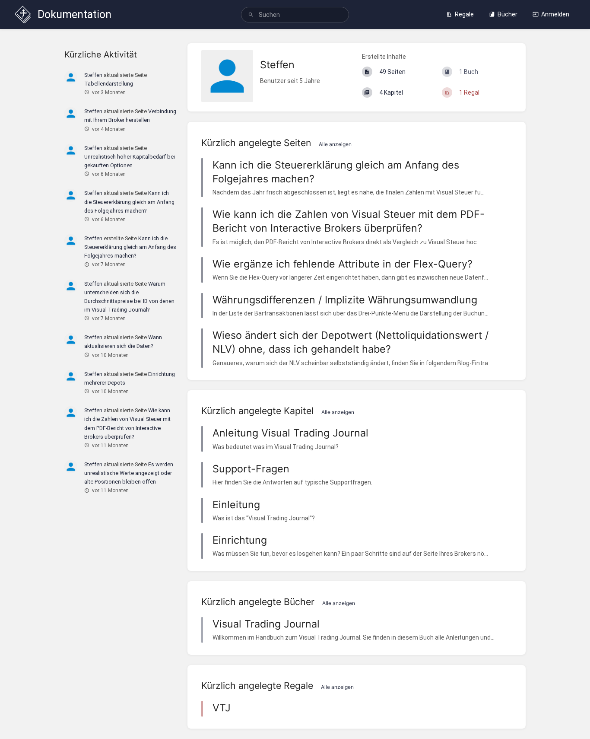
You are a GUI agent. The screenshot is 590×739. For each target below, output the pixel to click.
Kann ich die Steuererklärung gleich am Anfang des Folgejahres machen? (129, 201)
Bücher (507, 14)
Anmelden (555, 14)
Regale (464, 14)
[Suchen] (251, 15)
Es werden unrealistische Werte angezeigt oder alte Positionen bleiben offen (128, 473)
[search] (295, 14)
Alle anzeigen (335, 144)
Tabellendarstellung (108, 83)
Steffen (93, 75)
